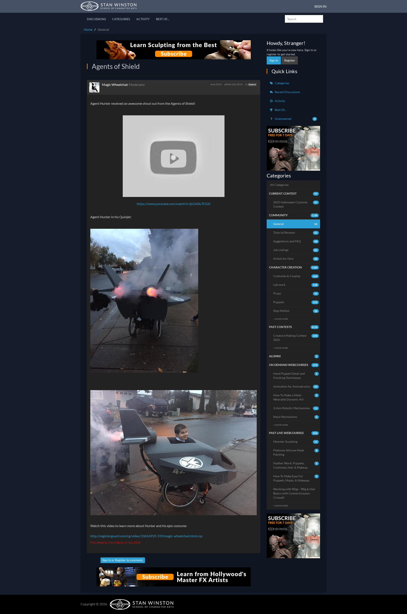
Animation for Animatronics (295, 386)
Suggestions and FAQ (295, 241)
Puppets (295, 302)
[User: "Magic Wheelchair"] (95, 87)
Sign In (320, 6)
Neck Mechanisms (295, 417)
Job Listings (295, 250)
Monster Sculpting (295, 441)
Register (120, 560)
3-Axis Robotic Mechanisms (295, 408)
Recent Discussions (287, 92)
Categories (121, 19)
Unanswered (295, 118)
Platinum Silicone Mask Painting (295, 452)
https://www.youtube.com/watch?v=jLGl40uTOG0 (173, 204)
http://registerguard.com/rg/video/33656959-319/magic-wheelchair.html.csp (146, 536)
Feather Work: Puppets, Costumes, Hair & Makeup (295, 465)
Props (295, 293)
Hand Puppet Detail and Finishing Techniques (295, 376)
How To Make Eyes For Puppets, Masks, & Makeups (295, 478)
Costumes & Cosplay (295, 276)
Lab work (295, 284)
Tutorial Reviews (295, 232)
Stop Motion (295, 311)
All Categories (279, 185)
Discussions (96, 19)
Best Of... (162, 19)
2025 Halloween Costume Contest (295, 204)
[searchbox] (304, 19)
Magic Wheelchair (115, 84)
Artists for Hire (295, 258)
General (252, 84)
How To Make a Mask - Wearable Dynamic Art (295, 397)
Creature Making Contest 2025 (295, 338)
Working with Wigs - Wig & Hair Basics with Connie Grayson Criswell (294, 493)
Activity (143, 19)
